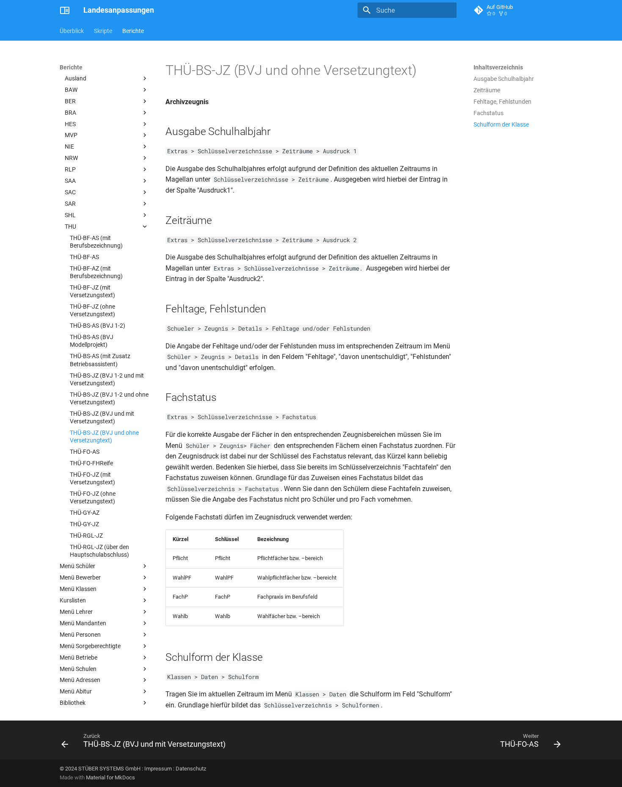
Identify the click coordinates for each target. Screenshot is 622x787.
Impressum (158, 768)
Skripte (103, 31)
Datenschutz (191, 768)
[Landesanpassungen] (64, 10)
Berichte (133, 31)
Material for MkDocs (110, 777)
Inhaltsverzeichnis (498, 67)
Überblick (72, 31)
